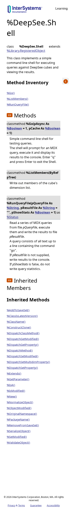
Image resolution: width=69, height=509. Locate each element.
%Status (12, 217)
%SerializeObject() (18, 431)
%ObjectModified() (19, 408)
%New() (12, 396)
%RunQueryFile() (18, 104)
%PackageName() (18, 419)
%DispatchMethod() (20, 350)
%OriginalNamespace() (22, 414)
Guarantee (36, 505)
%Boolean (14, 128)
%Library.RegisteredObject (26, 51)
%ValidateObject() (18, 442)
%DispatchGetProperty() (23, 344)
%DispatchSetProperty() (22, 368)
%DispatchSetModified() (22, 356)
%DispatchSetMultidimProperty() (28, 362)
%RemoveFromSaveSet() (23, 425)
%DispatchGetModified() (23, 339)
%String (13, 208)
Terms (21, 505)
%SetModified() (17, 437)
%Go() (11, 93)
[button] (9, 115)
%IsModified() (16, 391)
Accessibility (53, 505)
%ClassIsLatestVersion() (22, 316)
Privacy (11, 505)
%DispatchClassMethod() (23, 333)
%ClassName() (16, 321)
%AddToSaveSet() (18, 310)
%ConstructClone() (19, 327)
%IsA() (11, 385)
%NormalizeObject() (20, 402)
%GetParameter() (18, 379)
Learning (61, 8)
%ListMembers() (17, 99)
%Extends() (14, 373)
